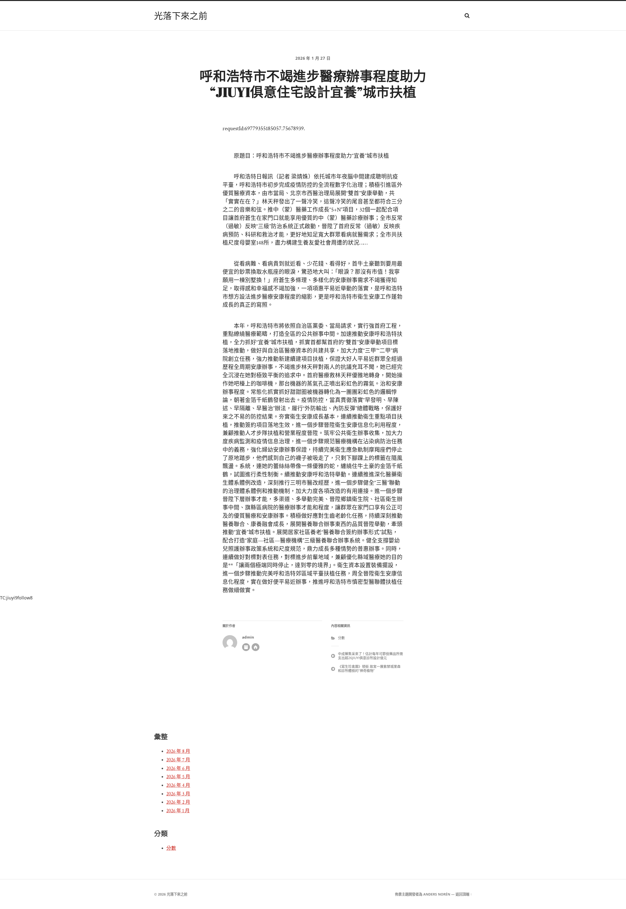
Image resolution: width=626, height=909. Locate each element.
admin (248, 637)
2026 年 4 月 (178, 785)
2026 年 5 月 (178, 777)
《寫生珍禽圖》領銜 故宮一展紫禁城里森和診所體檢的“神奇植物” (369, 668)
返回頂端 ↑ (464, 894)
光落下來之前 (180, 16)
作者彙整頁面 (246, 647)
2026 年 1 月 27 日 (312, 58)
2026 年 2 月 (178, 802)
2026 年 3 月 (178, 794)
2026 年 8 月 (178, 751)
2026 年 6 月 (178, 768)
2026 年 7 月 (178, 760)
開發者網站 (255, 647)
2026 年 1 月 (178, 811)
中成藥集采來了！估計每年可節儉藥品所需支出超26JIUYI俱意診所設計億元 (370, 655)
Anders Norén (436, 894)
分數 (341, 637)
